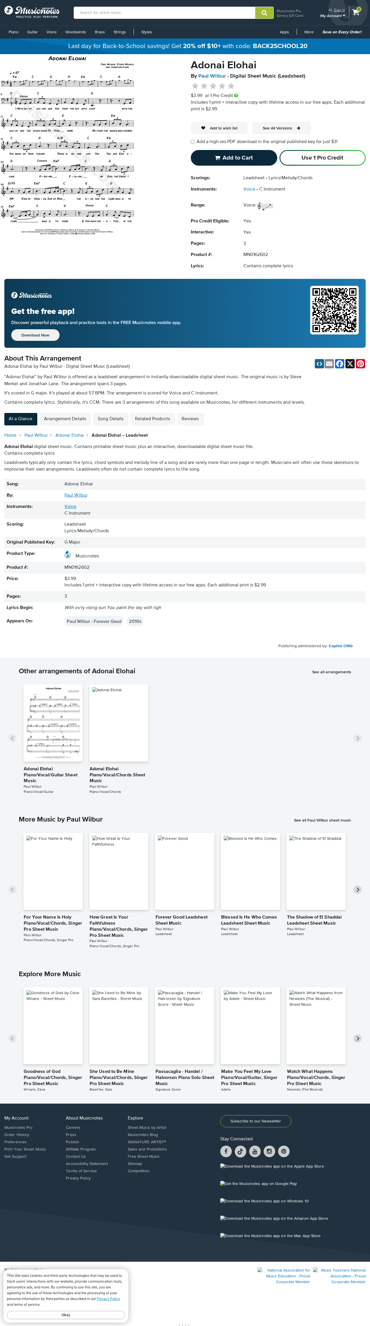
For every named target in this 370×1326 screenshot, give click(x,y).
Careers (73, 1128)
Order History (16, 1135)
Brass (100, 32)
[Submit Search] (264, 13)
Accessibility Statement (87, 1164)
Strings (120, 32)
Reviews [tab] (190, 419)
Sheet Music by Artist (147, 1128)
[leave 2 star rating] (204, 86)
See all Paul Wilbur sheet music (322, 820)
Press (71, 1135)
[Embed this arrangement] (319, 363)
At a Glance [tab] (20, 419)
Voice (52, 32)
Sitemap (135, 1164)
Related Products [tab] (152, 419)
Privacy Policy (78, 1178)
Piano (13, 32)
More (311, 34)
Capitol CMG (341, 646)
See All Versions (277, 128)
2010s (135, 621)
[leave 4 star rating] (222, 86)
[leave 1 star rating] (195, 86)
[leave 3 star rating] (213, 86)
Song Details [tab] (110, 419)
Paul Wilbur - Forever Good (94, 621)
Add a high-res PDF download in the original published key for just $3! (267, 142)
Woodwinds (75, 32)
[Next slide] (358, 738)
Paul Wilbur (212, 76)
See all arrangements (331, 672)
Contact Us (76, 1157)
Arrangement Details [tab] (65, 419)
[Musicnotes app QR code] (334, 313)
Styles (146, 32)
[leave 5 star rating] (230, 86)
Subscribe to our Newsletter (256, 1121)
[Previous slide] (12, 738)
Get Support (15, 1157)
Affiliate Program (81, 1149)
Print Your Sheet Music (25, 1149)
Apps (284, 32)
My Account (331, 15)
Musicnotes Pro (289, 11)
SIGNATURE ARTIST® (147, 1142)
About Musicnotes (84, 1118)
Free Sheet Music (144, 1157)
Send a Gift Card (290, 15)
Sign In (339, 10)
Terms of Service (81, 1171)
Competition (138, 1171)
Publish (72, 1142)
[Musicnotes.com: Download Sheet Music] (31, 12)
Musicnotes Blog (143, 1135)
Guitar (32, 32)
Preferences (15, 1142)
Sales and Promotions (147, 1149)
